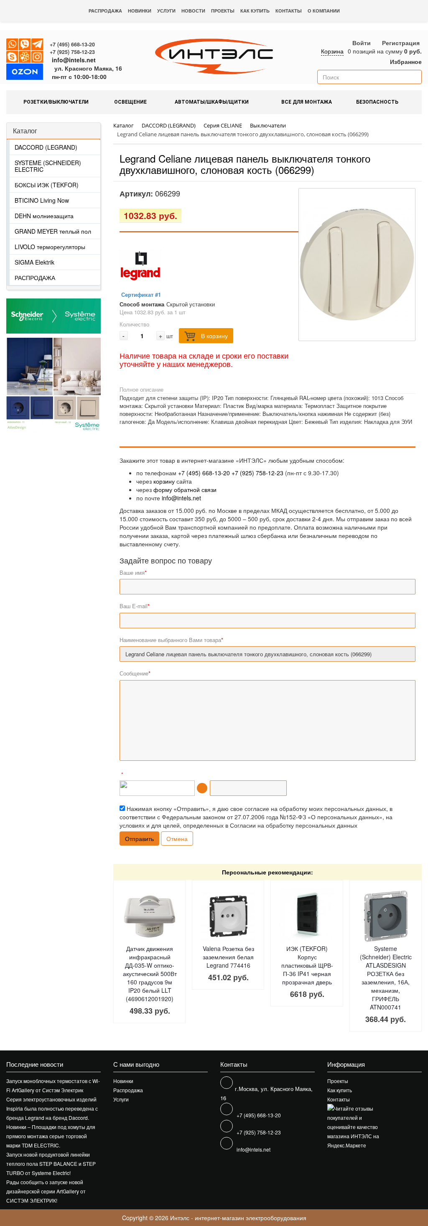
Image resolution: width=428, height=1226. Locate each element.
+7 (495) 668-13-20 (72, 44)
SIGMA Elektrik (34, 262)
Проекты (222, 11)
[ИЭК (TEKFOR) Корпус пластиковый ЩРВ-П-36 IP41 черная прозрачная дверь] (306, 916)
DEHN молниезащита (44, 216)
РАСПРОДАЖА (35, 277)
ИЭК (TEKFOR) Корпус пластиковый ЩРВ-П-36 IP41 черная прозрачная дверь (307, 965)
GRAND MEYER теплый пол (53, 231)
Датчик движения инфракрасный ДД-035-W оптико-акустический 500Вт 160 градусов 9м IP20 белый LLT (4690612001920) (150, 973)
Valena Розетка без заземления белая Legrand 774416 (228, 956)
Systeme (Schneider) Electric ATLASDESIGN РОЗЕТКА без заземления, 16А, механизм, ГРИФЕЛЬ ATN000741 (386, 977)
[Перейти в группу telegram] (37, 44)
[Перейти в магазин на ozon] (24, 73)
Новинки (139, 11)
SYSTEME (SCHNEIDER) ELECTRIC (48, 165)
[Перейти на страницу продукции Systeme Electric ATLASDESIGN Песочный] (77, 385)
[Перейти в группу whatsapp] (12, 44)
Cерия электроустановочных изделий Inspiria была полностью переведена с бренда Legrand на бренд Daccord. (52, 1108)
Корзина (332, 51)
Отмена (177, 838)
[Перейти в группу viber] (25, 44)
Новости (193, 11)
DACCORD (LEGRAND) (46, 147)
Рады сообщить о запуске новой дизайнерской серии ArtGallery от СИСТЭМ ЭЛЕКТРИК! (46, 1191)
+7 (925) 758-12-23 (72, 52)
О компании (324, 11)
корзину (164, 481)
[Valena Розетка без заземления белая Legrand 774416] (228, 916)
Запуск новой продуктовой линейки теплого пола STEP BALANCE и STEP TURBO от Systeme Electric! (51, 1163)
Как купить (255, 11)
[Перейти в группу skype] (12, 57)
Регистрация (401, 42)
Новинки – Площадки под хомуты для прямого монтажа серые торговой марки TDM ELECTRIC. (50, 1136)
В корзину (213, 335)
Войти (361, 42)
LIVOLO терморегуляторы (50, 246)
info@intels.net (74, 60)
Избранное (405, 61)
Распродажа (105, 11)
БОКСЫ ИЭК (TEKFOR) (47, 185)
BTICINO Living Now (42, 200)
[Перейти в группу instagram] (37, 57)
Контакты (288, 11)
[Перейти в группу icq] (25, 57)
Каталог (25, 130)
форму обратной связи (185, 489)
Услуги (166, 11)
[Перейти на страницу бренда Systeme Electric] (53, 316)
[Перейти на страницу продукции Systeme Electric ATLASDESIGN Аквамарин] (30, 385)
